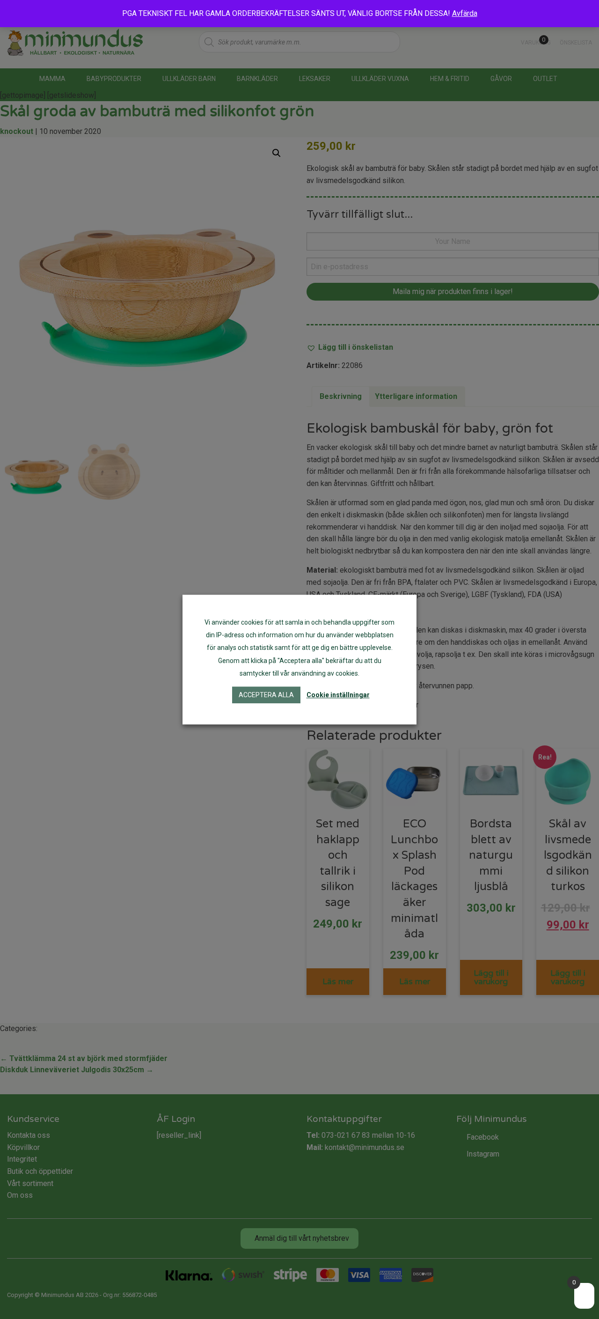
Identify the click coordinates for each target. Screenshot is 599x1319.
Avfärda (464, 13)
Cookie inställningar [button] (338, 695)
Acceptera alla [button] (266, 695)
